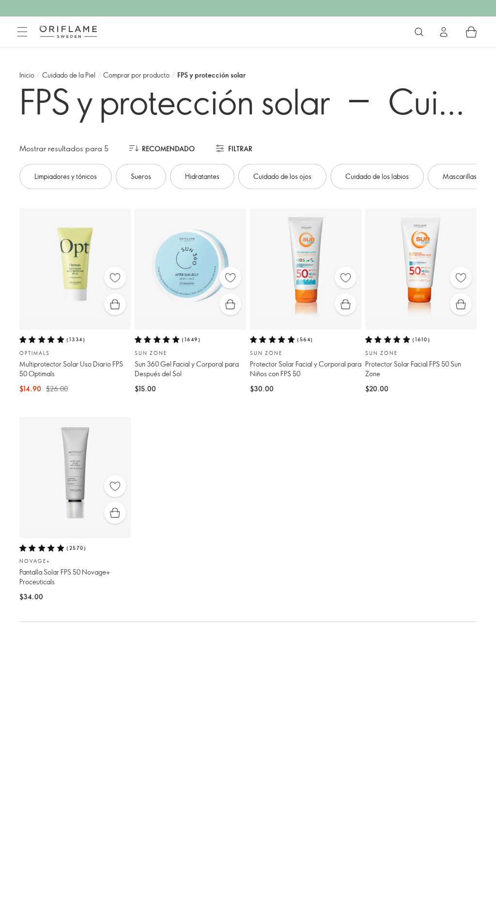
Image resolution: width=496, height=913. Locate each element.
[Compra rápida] (115, 304)
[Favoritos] (115, 277)
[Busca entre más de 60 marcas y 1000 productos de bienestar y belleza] (419, 32)
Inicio (26, 75)
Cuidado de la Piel (68, 75)
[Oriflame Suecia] (68, 31)
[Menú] (22, 32)
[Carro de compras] (471, 32)
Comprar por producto (136, 75)
